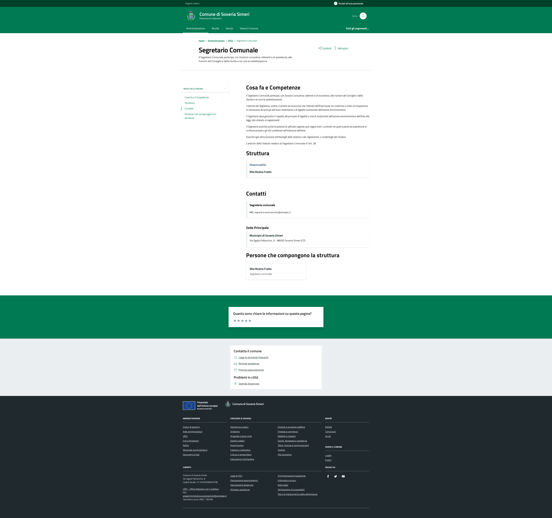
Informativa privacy (287, 480)
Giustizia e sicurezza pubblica (291, 427)
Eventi (328, 460)
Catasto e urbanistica (240, 450)
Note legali (283, 485)
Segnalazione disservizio (241, 485)
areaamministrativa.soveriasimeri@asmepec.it (205, 496)
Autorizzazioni (237, 445)
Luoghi (328, 455)
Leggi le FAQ (236, 476)
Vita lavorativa (285, 454)
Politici (186, 445)
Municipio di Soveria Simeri (266, 236)
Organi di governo (191, 427)
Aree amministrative (192, 431)
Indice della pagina (193, 88)
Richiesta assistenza (240, 489)
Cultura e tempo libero (240, 454)
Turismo (281, 450)
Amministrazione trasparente (292, 476)
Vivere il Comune (249, 28)
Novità (215, 28)
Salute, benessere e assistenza (292, 440)
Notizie (328, 427)
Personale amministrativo (195, 450)
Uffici (185, 436)
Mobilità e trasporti (287, 436)
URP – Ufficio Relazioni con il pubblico (201, 489)
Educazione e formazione (242, 459)
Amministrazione (195, 28)
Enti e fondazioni (191, 440)
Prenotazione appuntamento (244, 480)
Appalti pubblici (237, 440)
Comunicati (330, 431)
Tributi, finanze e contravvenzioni (293, 445)
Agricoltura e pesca (239, 427)
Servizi (229, 28)
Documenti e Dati (191, 454)
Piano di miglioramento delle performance (297, 494)
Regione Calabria (192, 3)
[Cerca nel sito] (363, 15)
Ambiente (235, 431)
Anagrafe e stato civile (241, 436)
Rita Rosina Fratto (261, 172)
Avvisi (328, 436)
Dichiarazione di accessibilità (291, 489)
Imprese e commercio (288, 431)
